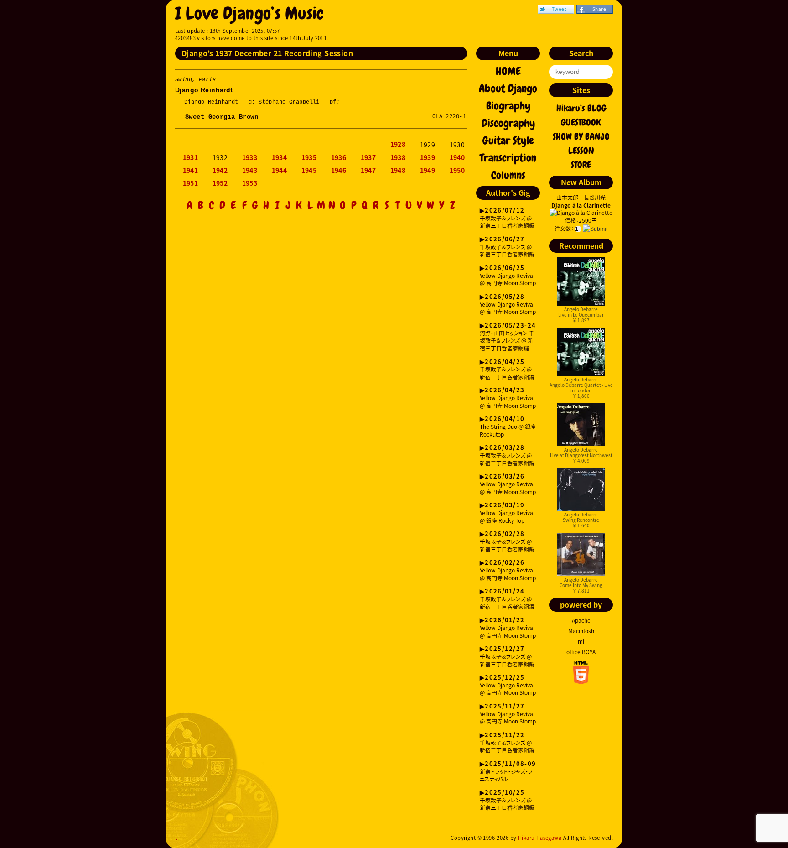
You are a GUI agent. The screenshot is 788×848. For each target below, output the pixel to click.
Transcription (508, 157)
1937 (368, 158)
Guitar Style (508, 140)
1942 (220, 170)
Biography (508, 105)
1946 (339, 170)
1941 (190, 170)
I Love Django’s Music (249, 13)
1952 (220, 183)
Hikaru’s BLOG (581, 108)
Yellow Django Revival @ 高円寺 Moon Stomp (508, 276)
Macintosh (581, 631)
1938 (398, 158)
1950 (457, 170)
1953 (250, 183)
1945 (309, 170)
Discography (508, 123)
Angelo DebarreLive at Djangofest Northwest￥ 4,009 (581, 455)
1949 (427, 170)
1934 (279, 158)
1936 (339, 158)
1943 (250, 170)
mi (581, 641)
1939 (427, 158)
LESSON (581, 150)
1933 (250, 158)
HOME (508, 71)
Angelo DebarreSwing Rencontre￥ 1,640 (581, 520)
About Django (508, 88)
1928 (398, 144)
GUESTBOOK (581, 122)
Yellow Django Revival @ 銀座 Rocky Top (507, 513)
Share (599, 8)
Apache (581, 620)
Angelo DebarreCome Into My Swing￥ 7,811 (581, 585)
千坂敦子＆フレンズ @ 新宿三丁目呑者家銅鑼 (507, 218)
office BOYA (581, 652)
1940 (457, 158)
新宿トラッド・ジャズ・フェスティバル (508, 771)
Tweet (559, 8)
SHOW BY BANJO (581, 136)
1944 (279, 170)
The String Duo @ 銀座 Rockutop (508, 427)
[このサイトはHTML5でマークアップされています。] (581, 681)
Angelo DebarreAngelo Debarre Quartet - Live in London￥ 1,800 (581, 387)
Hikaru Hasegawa (539, 838)
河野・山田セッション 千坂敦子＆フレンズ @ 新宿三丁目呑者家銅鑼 (508, 337)
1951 (190, 183)
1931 (190, 158)
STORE (581, 165)
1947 (368, 170)
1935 (309, 158)
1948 (398, 170)
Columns (508, 175)
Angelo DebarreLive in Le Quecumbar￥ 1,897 (581, 314)
